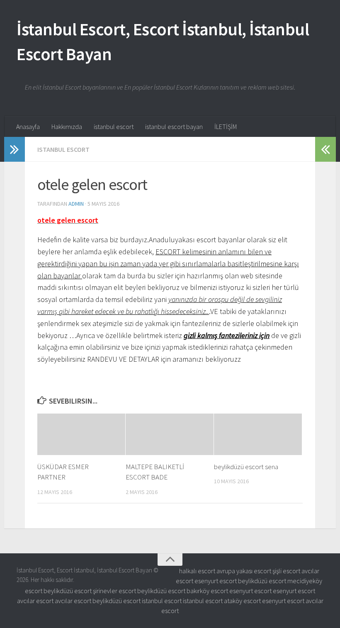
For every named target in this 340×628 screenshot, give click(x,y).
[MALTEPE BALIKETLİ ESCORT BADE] (170, 434)
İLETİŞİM (225, 126)
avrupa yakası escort (243, 571)
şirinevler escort (114, 591)
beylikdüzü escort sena (246, 466)
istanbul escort (114, 126)
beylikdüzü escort (262, 581)
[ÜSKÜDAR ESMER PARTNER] (81, 434)
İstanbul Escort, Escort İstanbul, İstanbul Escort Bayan (163, 41)
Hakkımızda (66, 126)
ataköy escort (242, 600)
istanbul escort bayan (174, 126)
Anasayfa (28, 126)
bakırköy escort (207, 591)
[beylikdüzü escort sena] (258, 434)
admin (76, 203)
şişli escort (286, 571)
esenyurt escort (215, 581)
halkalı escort (197, 571)
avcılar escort (35, 600)
